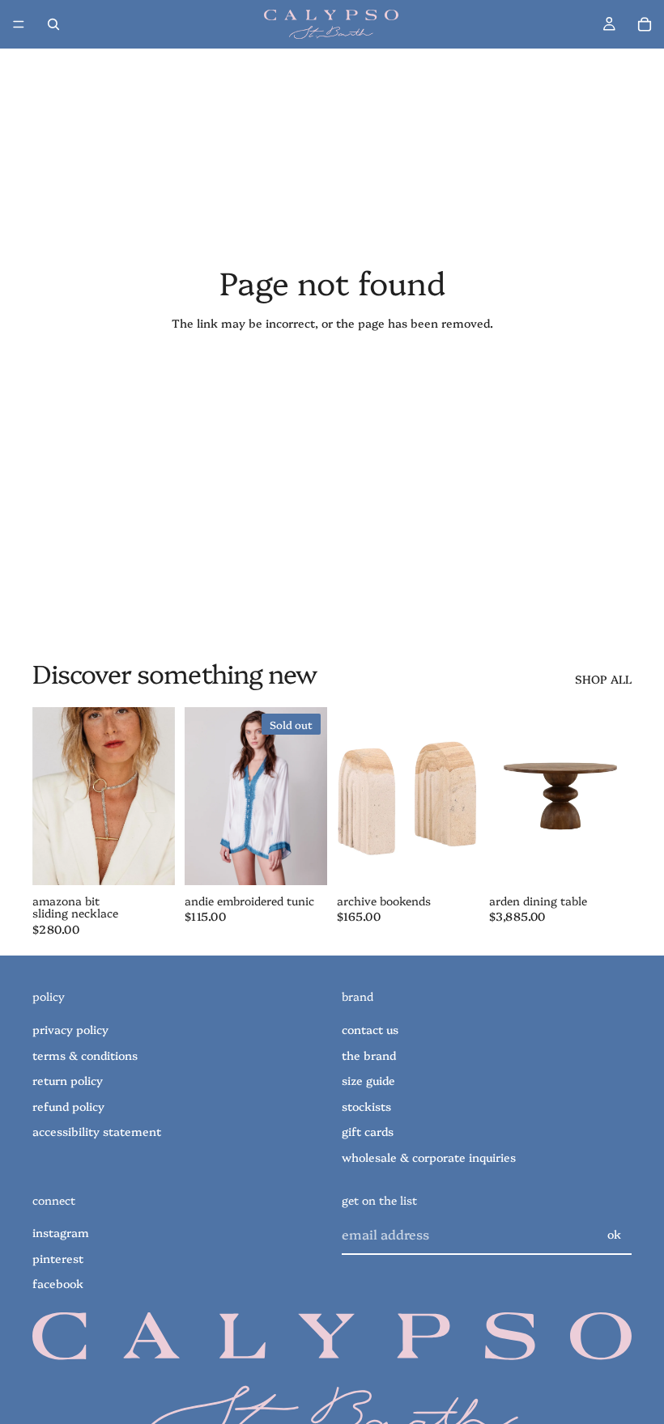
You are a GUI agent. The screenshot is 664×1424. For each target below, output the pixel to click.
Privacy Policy (70, 1029)
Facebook (57, 1284)
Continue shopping (332, 381)
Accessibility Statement (96, 1131)
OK (614, 1234)
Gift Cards (368, 1131)
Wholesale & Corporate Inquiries (429, 1157)
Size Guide (368, 1080)
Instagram (60, 1232)
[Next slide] (157, 796)
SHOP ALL (603, 679)
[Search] (53, 24)
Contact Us (370, 1029)
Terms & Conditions (85, 1055)
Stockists (366, 1106)
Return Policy (67, 1080)
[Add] (149, 860)
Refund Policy (68, 1106)
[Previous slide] (50, 796)
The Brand (369, 1055)
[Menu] (18, 24)
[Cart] (644, 24)
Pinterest (57, 1258)
